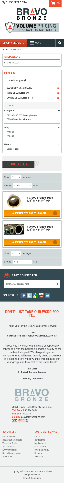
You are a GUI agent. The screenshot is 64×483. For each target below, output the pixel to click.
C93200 (10, 132)
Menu (38, 43)
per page (26, 177)
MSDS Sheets (8, 436)
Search (59, 43)
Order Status (40, 446)
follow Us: (10, 295)
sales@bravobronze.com (32, 417)
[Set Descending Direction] (36, 185)
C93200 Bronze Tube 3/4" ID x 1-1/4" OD (40, 199)
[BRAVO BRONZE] (32, 14)
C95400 (10, 136)
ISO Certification (10, 450)
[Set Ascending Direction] (34, 185)
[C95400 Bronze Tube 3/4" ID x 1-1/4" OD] (14, 229)
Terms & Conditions (32, 478)
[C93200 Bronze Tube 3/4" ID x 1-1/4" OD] (14, 200)
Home (5, 49)
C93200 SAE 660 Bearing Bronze (22, 115)
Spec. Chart (7, 456)
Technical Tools (9, 443)
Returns (38, 453)
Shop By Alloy (12, 62)
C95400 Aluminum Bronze (19, 119)
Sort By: (7, 185)
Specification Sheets (12, 440)
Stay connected (24, 275)
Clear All (10, 105)
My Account (40, 443)
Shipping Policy (41, 450)
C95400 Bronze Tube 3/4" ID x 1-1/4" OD (40, 228)
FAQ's (37, 436)
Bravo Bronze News (11, 453)
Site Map (38, 456)
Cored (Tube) (13, 149)
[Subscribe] (57, 283)
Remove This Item (58, 89)
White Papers (8, 446)
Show (7, 177)
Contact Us (39, 440)
